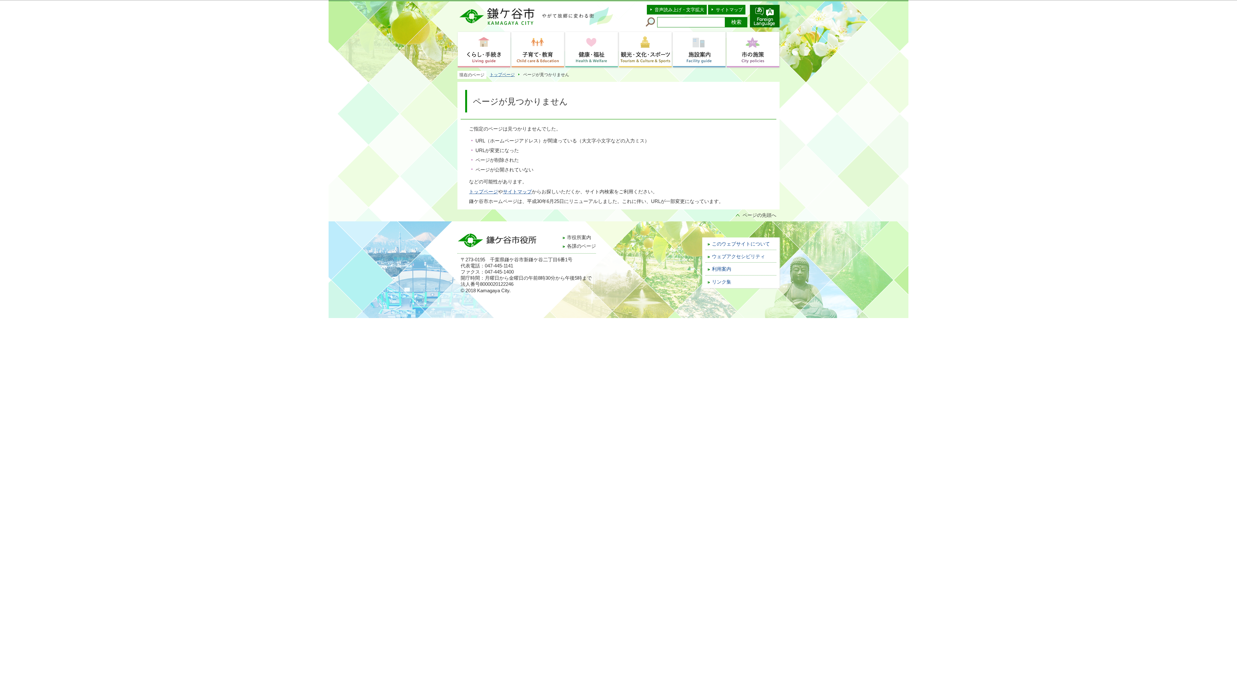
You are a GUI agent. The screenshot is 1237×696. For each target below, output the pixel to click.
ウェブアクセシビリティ (738, 256)
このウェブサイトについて (741, 244)
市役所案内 (579, 237)
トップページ (502, 74)
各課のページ (581, 246)
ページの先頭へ (759, 215)
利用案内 (721, 269)
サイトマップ (729, 9)
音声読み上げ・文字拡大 (679, 9)
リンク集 (721, 282)
